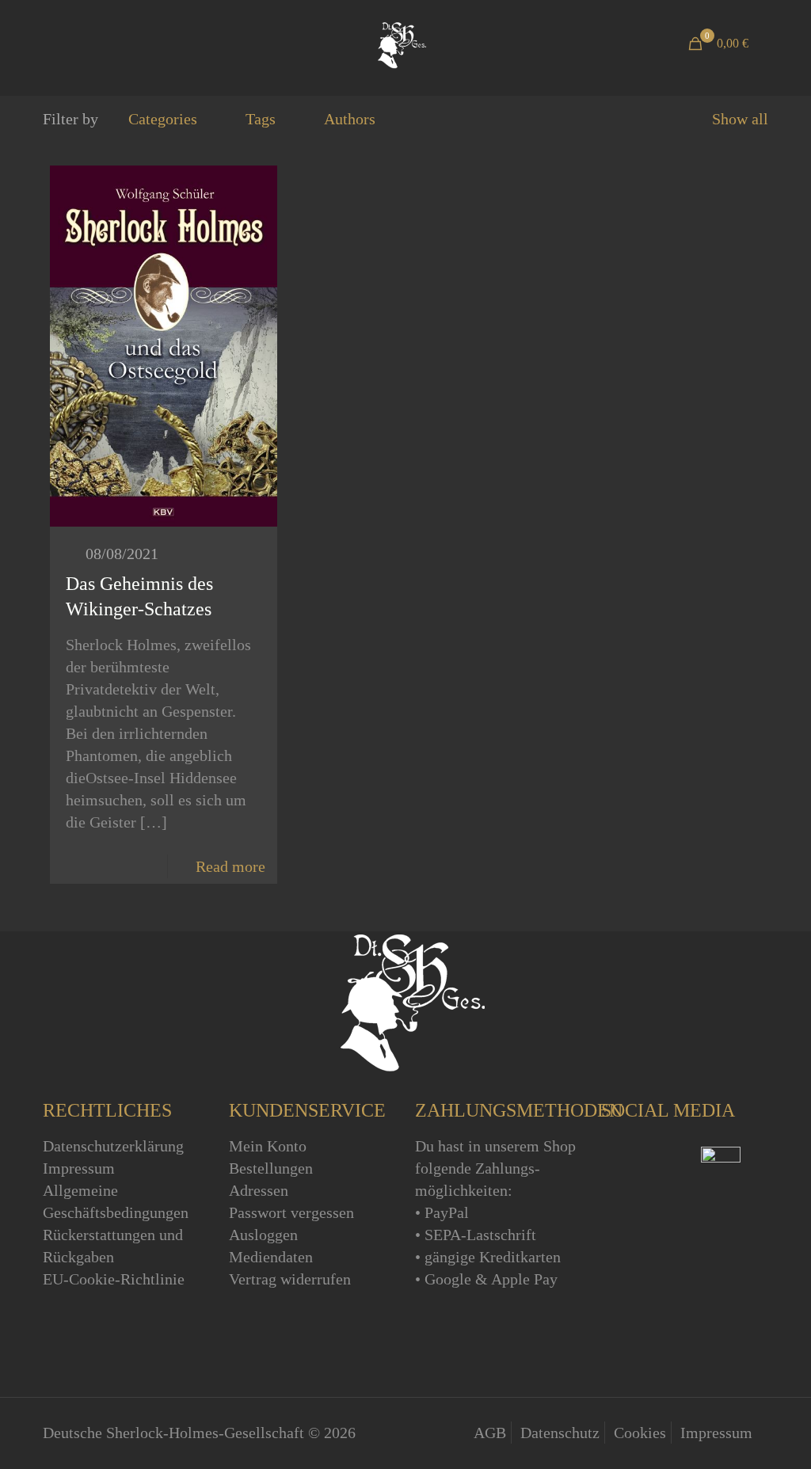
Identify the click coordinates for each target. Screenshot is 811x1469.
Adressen (258, 1190)
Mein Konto (268, 1146)
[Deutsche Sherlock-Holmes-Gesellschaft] (399, 43)
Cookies (640, 1432)
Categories (162, 118)
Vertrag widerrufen (290, 1279)
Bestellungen (271, 1168)
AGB (490, 1432)
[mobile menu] (56, 43)
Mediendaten (271, 1256)
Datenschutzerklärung (113, 1146)
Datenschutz (560, 1432)
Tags (261, 118)
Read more (230, 866)
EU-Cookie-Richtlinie (114, 1279)
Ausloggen (263, 1234)
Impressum (79, 1168)
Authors (349, 118)
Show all (740, 118)
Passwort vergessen (291, 1212)
